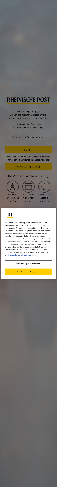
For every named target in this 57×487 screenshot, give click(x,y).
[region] (28, 243)
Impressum (32, 255)
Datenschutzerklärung (17, 255)
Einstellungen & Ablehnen (28, 264)
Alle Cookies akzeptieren (28, 272)
